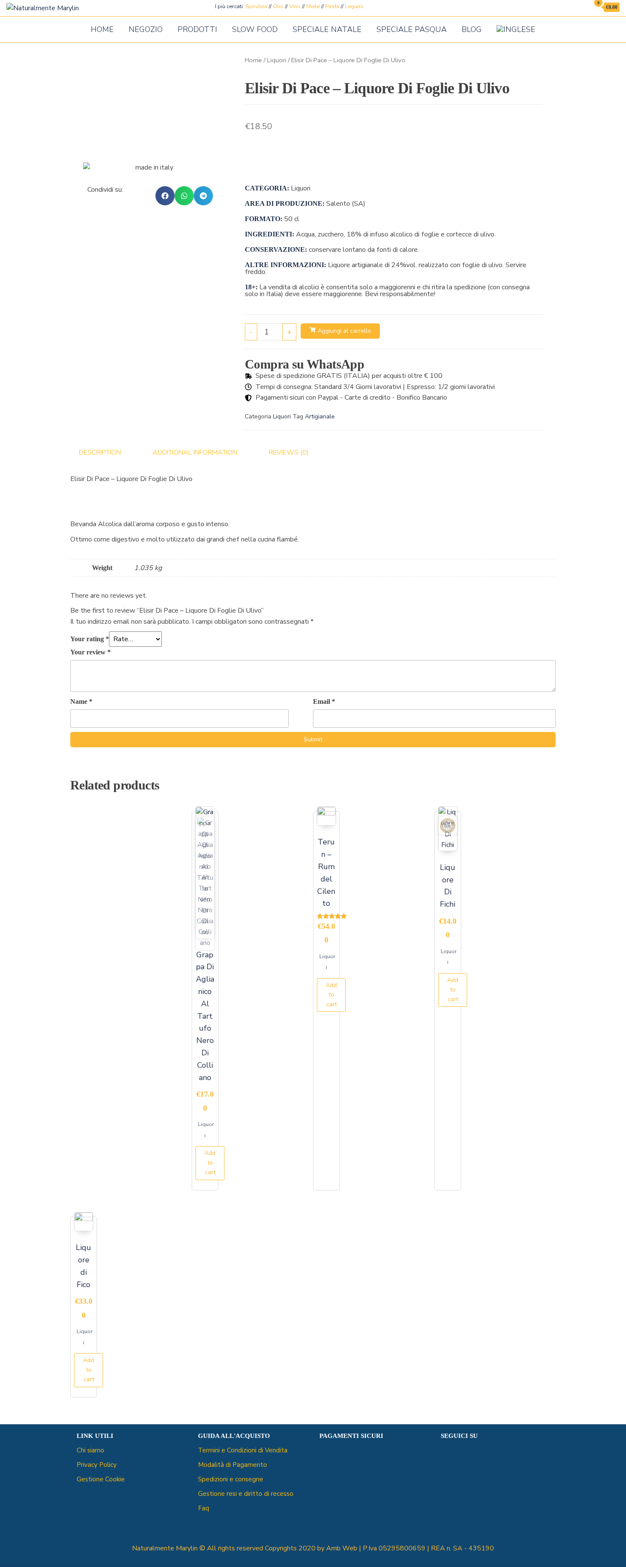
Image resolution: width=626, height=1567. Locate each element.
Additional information (194, 452)
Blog (472, 29)
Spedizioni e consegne (230, 1479)
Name (81, 701)
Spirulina (256, 6)
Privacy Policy (97, 1464)
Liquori (276, 60)
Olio (278, 6)
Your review (90, 652)
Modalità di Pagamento (232, 1464)
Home (102, 29)
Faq (203, 1508)
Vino (295, 6)
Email (324, 701)
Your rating (89, 638)
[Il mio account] (580, 7)
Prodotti (197, 29)
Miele (313, 6)
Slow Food (255, 29)
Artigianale (320, 416)
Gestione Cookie (101, 1479)
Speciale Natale (327, 29)
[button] (165, 195)
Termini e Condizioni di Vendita (242, 1450)
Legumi (354, 6)
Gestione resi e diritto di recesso (245, 1493)
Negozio (146, 29)
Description (100, 452)
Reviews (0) (289, 452)
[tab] (106, 453)
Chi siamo (90, 1450)
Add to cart (209, 1162)
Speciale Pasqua (411, 29)
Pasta (332, 6)
